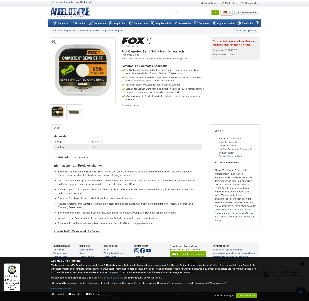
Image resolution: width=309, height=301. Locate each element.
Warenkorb (251, 3)
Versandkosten (60, 253)
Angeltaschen (234, 253)
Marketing (94, 293)
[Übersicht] (241, 30)
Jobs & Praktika (86, 257)
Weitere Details (131, 105)
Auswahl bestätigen (224, 295)
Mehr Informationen (61, 288)
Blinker (229, 250)
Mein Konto (210, 3)
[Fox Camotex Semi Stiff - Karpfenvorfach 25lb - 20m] (57, 112)
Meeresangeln (220, 253)
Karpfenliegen (248, 253)
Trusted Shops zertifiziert (231, 156)
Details (57, 128)
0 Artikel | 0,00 (247, 12)
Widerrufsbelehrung (113, 253)
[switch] (12, 287)
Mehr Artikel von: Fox (130, 46)
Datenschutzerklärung (112, 278)
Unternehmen (86, 250)
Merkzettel (230, 3)
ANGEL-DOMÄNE (72, 12)
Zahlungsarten (60, 257)
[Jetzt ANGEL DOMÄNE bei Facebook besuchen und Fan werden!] (137, 252)
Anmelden (69, 2)
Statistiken (77, 293)
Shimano (237, 250)
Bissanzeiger (219, 250)
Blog (81, 253)
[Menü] (18, 266)
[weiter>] (252, 30)
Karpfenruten (219, 257)
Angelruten (242, 257)
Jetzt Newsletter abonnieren (190, 254)
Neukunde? (86, 2)
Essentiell (59, 293)
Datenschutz (110, 257)
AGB (106, 250)
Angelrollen (231, 257)
